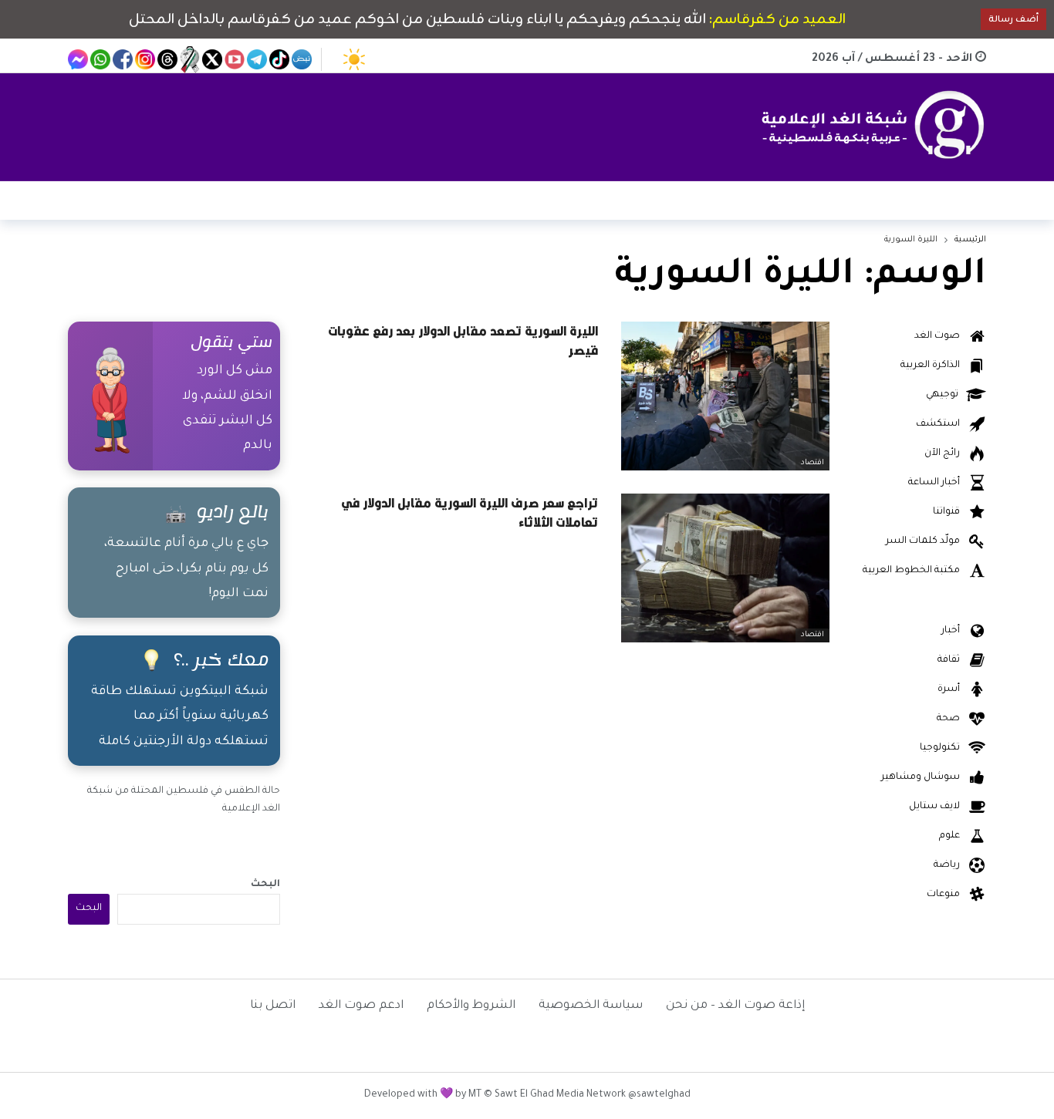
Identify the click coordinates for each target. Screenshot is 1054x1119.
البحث (265, 884)
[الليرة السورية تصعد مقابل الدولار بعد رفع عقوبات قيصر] (725, 396)
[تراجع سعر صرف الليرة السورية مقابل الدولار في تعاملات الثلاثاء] (725, 568)
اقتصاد (812, 463)
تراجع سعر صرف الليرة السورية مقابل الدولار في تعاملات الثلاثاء (469, 512)
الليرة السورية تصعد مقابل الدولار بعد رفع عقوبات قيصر (463, 340)
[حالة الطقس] (354, 59)
